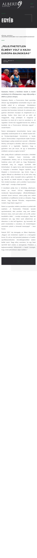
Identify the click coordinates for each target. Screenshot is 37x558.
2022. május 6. (8, 60)
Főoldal (3, 35)
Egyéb (5, 61)
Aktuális (9, 35)
